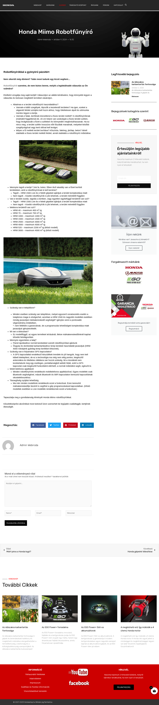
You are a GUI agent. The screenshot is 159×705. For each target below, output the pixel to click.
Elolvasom (135, 96)
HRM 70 (17, 213)
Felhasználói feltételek (35, 674)
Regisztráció (134, 329)
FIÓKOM (106, 5)
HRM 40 (17, 210)
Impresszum (35, 683)
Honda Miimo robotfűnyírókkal (57, 397)
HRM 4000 (18, 224)
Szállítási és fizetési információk (35, 687)
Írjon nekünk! (134, 248)
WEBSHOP (38, 5)
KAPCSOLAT (118, 5)
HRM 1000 (18, 216)
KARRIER (62, 5)
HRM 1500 (18, 219)
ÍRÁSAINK (94, 5)
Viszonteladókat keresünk (35, 691)
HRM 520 (17, 227)
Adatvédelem (35, 678)
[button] (38, 425)
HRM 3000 (18, 230)
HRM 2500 (18, 222)
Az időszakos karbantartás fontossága (144, 83)
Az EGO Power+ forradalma (55, 627)
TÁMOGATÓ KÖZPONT (77, 5)
